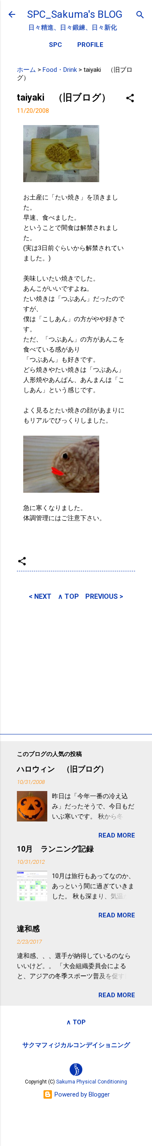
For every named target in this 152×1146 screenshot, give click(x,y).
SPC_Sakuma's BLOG (74, 14)
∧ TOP (68, 596)
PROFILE (90, 45)
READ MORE (116, 835)
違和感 (28, 928)
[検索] (140, 15)
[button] (130, 98)
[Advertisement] (76, 666)
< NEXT (40, 596)
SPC (55, 45)
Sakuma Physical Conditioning (91, 1082)
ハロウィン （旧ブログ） (62, 768)
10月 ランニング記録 (55, 848)
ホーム (26, 70)
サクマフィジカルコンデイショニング (76, 1045)
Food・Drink (60, 70)
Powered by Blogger (81, 1094)
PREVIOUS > (104, 596)
